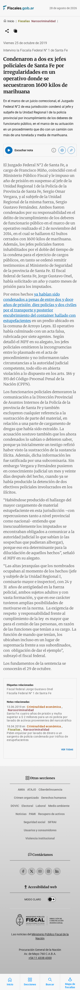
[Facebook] (23, 871)
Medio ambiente (59, 805)
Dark (52, 900)
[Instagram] (48, 871)
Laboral (41, 805)
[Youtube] (40, 871)
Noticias (21, 814)
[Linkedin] (57, 871)
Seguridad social (34, 822)
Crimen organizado (26, 797)
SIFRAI (52, 822)
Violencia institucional (40, 838)
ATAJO (31, 789)
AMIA (21, 789)
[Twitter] (31, 871)
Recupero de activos (51, 814)
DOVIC (15, 805)
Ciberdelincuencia (50, 789)
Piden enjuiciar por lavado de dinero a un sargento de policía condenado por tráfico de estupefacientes (37, 736)
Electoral (27, 805)
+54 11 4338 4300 (40, 958)
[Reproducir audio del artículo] (9, 150)
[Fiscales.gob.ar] (29, 8)
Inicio (10, 21)
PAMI (32, 814)
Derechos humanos (53, 797)
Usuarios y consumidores (40, 830)
